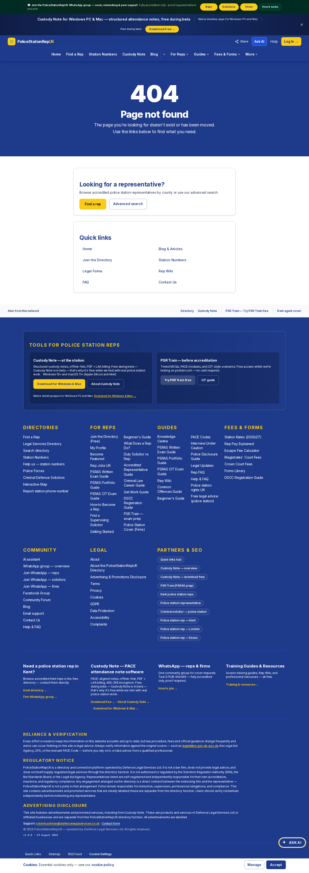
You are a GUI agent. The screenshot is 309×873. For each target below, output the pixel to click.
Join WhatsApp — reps (41, 573)
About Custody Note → (134, 702)
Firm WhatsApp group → (40, 697)
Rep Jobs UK (100, 465)
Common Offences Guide (169, 489)
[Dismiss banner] (301, 24)
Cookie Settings (100, 854)
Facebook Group (36, 593)
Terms (95, 584)
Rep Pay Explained (239, 444)
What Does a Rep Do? (137, 445)
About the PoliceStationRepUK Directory (113, 568)
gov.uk (213, 746)
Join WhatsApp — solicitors (44, 579)
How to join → (167, 688)
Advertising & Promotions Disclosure (118, 577)
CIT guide (208, 380)
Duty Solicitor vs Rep (136, 456)
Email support (33, 613)
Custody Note (133, 54)
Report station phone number (46, 491)
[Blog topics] (164, 54)
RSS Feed (75, 854)
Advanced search (128, 204)
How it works (270, 6)
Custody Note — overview (179, 568)
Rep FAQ (198, 472)
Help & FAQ (200, 479)
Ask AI (259, 41)
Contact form (111, 823)
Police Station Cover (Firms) (134, 527)
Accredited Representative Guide (136, 469)
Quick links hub (171, 559)
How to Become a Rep (102, 506)
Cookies (96, 597)
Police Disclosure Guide (204, 456)
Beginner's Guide (137, 437)
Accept (276, 865)
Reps (208, 6)
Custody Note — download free (183, 577)
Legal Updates (202, 465)
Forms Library (235, 471)
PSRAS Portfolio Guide (102, 485)
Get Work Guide (136, 492)
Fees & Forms (225, 54)
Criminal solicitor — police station (184, 611)
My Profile (98, 448)
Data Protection (102, 611)
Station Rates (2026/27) (243, 437)
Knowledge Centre (166, 438)
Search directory (36, 450)
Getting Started (101, 531)
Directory (187, 311)
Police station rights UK (201, 487)
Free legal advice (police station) (204, 498)
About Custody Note (105, 384)
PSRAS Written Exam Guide (101, 474)
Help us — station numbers (44, 464)
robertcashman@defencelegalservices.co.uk (67, 823)
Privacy (96, 590)
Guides (200, 54)
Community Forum (36, 600)
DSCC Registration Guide (133, 503)
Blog (154, 54)
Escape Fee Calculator (242, 450)
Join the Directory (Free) (104, 438)
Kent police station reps (177, 594)
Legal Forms (92, 271)
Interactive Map (35, 484)
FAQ (86, 282)
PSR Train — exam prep (133, 516)
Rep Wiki (166, 271)
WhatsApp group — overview (46, 566)
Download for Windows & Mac (59, 384)
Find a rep (93, 204)
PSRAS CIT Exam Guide (103, 496)
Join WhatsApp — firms (41, 586)
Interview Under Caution (203, 445)
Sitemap (54, 854)
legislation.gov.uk (194, 746)
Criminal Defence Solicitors (44, 477)
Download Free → (162, 29)
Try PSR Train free (177, 380)
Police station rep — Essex (179, 637)
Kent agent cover (289, 311)
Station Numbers (103, 54)
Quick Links (33, 854)
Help (274, 41)
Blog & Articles (170, 249)
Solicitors (228, 6)
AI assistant (31, 559)
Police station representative (181, 603)
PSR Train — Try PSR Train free (246, 311)
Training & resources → (242, 684)
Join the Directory (97, 260)
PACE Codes (201, 437)
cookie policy (102, 865)
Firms (249, 6)
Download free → (103, 702)
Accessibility (99, 617)
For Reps (178, 54)
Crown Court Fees (239, 464)
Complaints (98, 624)
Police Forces (33, 471)
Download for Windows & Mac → (115, 396)
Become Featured (97, 456)
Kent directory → (35, 690)
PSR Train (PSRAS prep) (177, 585)
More (250, 54)
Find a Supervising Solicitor (99, 520)
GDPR (94, 604)
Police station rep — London (180, 629)
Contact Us (168, 282)
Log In (291, 41)
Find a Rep (75, 54)
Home (56, 54)
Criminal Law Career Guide (134, 483)
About (94, 559)
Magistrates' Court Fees (243, 457)
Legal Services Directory (42, 444)
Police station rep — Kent (178, 620)
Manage (254, 865)
